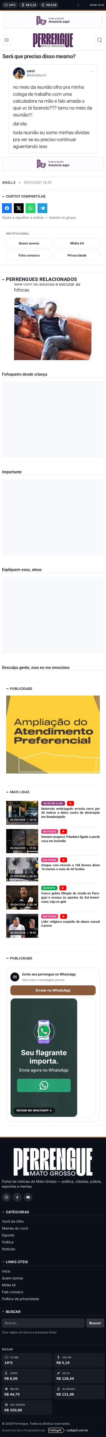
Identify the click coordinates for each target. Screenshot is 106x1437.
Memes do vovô (15, 1228)
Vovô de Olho (13, 1221)
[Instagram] (6, 1197)
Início (6, 1271)
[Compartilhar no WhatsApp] (30, 208)
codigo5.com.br (77, 1430)
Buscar (95, 1323)
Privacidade (77, 255)
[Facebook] (17, 1197)
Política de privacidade (20, 1299)
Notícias (8, 1249)
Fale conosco (29, 255)
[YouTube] (28, 1197)
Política (8, 1242)
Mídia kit (9, 1285)
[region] (41, 4)
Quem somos (29, 243)
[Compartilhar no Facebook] (7, 208)
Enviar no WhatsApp (53, 990)
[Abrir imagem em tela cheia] (53, 108)
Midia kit (77, 243)
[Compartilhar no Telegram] (42, 208)
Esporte (8, 1235)
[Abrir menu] (6, 40)
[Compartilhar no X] (19, 208)
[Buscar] (99, 40)
